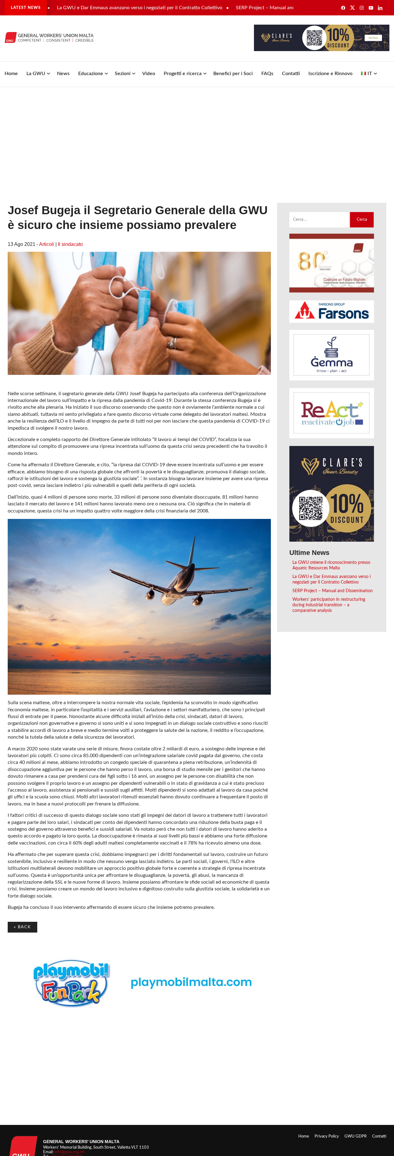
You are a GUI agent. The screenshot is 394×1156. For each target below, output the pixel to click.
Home (11, 73)
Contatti (291, 73)
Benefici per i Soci (233, 73)
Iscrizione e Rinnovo (330, 73)
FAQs (267, 73)
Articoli (46, 244)
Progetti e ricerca (183, 73)
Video (148, 73)
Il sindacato (70, 244)
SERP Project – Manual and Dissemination (255, 7)
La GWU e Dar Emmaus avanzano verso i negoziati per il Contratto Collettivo (113, 7)
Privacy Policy (327, 1136)
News (63, 73)
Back (22, 927)
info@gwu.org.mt (69, 1152)
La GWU (35, 73)
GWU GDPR (355, 1136)
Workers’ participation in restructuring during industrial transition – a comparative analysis (328, 605)
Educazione (90, 73)
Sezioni (123, 73)
